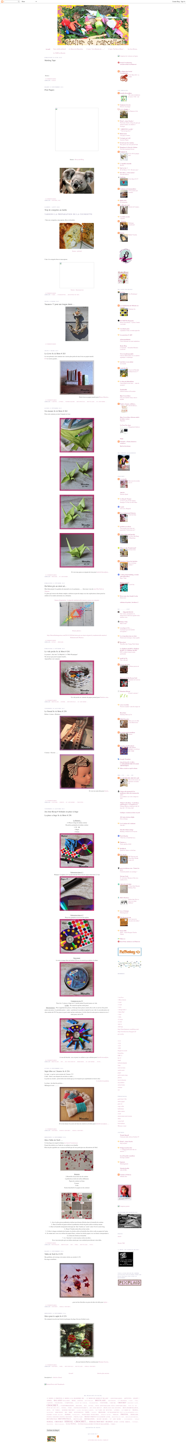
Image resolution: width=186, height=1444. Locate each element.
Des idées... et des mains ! (127, 173)
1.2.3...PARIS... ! (125, 109)
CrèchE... (113, 1403)
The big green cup (125, 917)
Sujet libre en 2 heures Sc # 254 (57, 1071)
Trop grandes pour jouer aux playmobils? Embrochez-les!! (127, 529)
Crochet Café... (133, 1403)
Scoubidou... (129, 1419)
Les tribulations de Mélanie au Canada (129, 306)
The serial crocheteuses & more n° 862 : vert (134, 95)
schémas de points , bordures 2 (129, 602)
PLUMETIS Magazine (127, 321)
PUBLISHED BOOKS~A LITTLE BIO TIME (134, 749)
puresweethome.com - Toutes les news (129, 869)
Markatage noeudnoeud (131, 224)
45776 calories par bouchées (133, 191)
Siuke (121, 439)
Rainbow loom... (105, 1417)
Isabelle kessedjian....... (102, 1124)
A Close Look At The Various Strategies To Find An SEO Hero (128, 501)
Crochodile (123, 479)
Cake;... (54, 294)
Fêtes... (64, 1408)
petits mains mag (123, 1075)
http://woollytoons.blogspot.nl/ (127, 1032)
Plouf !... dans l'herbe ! (126, 121)
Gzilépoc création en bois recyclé (130, 812)
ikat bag (122, 292)
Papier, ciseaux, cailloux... (128, 404)
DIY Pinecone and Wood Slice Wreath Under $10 (133, 858)
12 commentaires (51, 400)
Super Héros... (125, 1422)
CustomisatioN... (68, 1406)
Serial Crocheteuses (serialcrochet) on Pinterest (128, 63)
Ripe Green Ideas (125, 396)
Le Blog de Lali (124, 205)
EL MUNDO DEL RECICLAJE (129, 778)
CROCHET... (55, 1130)
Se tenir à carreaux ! (133, 693)
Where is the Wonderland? (128, 548)
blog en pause (123, 1143)
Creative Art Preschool (127, 746)
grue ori (120, 1104)
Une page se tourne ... (125, 135)
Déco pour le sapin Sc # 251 (56, 1316)
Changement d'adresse (134, 427)
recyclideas (121, 1082)
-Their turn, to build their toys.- (128, 837)
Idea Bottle (123, 855)
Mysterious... (79, 1412)
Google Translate (125, 759)
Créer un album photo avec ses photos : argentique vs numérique (130, 356)
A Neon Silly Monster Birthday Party (134, 887)
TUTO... (99, 1061)
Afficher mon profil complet (98, 1440)
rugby (99, 1419)
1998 (119, 1048)
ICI (45, 359)
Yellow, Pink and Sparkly (127, 534)
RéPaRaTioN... (90, 1419)
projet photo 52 (91, 1417)
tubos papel (121, 1101)
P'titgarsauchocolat (126, 1148)
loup (119, 1065)
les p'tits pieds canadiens (127, 1156)
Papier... (63, 702)
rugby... (106, 1419)
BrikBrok (123, 848)
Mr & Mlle (123, 931)
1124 (119, 1043)
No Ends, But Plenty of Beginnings (133, 537)
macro (119, 1236)
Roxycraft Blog (79, 159)
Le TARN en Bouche (59, 53)
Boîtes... (81, 1400)
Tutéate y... (123, 842)
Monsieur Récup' (125, 691)
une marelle (123, 363)
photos (120, 1077)
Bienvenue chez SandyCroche (129, 596)
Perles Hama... (106, 1414)
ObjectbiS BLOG (126, 612)
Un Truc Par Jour (125, 425)
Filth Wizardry (124, 719)
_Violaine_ (123, 221)
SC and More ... (101, 401)
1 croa (119, 1007)
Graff (119, 1060)
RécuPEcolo (52, 1419)
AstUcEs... (128, 1398)
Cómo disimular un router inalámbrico (130, 341)
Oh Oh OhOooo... (133, 405)
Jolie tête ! (122, 825)
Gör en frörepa (124, 819)
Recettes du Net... (74, 294)
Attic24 (122, 492)
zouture (120, 1087)
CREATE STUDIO (125, 884)
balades (58, 1400)
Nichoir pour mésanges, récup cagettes (130, 638)
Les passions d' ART (126, 335)
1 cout (119, 1002)
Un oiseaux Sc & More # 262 (56, 411)
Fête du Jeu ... (133, 1405)
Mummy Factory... (104, 1362)
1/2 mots (120, 1019)
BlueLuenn (123, 134)
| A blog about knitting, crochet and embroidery (129, 575)
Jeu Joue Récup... (133, 49)
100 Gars (120, 1027)
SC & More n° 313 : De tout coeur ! (129, 170)
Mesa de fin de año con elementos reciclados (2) (134, 781)
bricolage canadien (124, 1157)
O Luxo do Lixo (125, 664)
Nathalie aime (123, 1176)
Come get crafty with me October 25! (129, 1137)
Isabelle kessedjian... (103, 1057)
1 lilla (119, 1017)
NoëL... (77, 1244)
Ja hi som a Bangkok (125, 508)
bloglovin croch (122, 1051)
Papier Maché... (71, 401)
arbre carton (121, 1111)
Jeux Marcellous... (131, 1408)
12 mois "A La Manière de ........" (95, 49)
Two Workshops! (132, 294)
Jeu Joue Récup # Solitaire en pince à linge (61, 811)
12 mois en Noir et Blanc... (98, 1398)
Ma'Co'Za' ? (124, 168)
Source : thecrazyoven (77, 290)
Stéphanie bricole (125, 105)
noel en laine (121, 1068)
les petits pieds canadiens (127, 732)
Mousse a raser (122, 1126)
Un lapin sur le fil (125, 138)
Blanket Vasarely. (132, 235)
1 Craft (120, 1005)
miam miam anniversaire (125, 1116)
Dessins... (79, 1405)
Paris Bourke (124, 836)
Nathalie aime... (104, 697)
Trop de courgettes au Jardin (56, 210)
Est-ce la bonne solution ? (132, 564)
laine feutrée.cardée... (86, 1410)
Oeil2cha (123, 177)
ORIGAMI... (55, 576)
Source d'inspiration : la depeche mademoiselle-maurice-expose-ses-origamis (77, 615)
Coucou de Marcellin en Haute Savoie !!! (133, 370)
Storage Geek (124, 876)
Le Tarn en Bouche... (104, 1410)
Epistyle (122, 1162)
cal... (137, 1400)
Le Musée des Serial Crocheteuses (126, 72)
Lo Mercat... (127, 1410)
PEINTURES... (95, 1414)
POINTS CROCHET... (65, 1130)
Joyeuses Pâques (124, 140)
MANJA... (136, 1410)
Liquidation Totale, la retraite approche (130, 330)
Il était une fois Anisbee (127, 143)
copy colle (121, 1106)
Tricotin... (80, 802)
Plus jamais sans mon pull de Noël (129, 144)
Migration (122, 421)
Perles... (116, 1414)
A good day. (131, 584)
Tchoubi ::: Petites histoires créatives (128, 442)
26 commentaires (51, 1060)
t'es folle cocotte (125, 217)
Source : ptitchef (77, 251)
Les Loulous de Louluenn (127, 823)
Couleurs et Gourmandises (128, 189)
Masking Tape (50, 60)
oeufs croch (121, 1070)
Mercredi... (81, 1061)
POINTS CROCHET (53, 1417)
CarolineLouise (124, 329)
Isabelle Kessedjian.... (103, 572)
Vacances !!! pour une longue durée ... (59, 304)
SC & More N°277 (133, 179)
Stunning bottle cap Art (126, 714)
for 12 (119, 1058)
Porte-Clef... (79, 1417)
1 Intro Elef (121, 1012)
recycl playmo (122, 1080)
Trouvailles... (60, 1424)
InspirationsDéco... (81, 1408)
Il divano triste (132, 549)
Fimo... (70, 1408)
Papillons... (77, 1414)
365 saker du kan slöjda (127, 817)
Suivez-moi (123, 598)
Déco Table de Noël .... (54, 1140)
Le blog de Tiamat (125, 499)
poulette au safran (125, 526)
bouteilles (121, 1053)
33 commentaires (51, 575)
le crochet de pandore (102, 1081)
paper (119, 1073)
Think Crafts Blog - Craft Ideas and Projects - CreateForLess (129, 803)
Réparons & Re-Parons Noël (128, 678)
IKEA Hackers (124, 898)
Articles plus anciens (103, 1373)
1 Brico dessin (122, 1000)
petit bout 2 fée (122, 1099)
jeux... (49, 1410)
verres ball (121, 1121)
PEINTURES (86, 1414)
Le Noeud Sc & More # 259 (56, 711)
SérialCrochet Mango (101, 1422)
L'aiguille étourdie (125, 163)
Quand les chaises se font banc (128, 850)
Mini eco (122, 939)
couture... (55, 802)
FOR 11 (120, 1055)
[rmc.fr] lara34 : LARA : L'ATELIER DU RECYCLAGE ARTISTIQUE (129, 763)
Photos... (125, 1414)
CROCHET (54, 200)
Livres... (62, 401)
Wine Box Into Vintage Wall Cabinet (129, 644)
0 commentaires (50, 79)
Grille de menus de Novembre (128, 391)
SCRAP (54, 80)
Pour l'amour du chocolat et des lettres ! (134, 920)
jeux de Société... (115, 1408)
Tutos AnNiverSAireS (59, 49)
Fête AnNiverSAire (102, 1405)
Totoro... (135, 1422)
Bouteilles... (56, 1244)
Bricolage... (56, 702)
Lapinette (122, 218)
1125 (119, 1046)
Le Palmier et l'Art (133, 111)
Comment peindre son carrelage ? (128, 872)
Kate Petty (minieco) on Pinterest (130, 941)
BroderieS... (112, 1400)
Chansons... (59, 1403)
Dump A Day (124, 622)
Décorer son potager (125, 106)
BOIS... (74, 1400)
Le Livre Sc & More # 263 (55, 353)
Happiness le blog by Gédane (128, 147)
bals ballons (121, 1123)
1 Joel (119, 1014)
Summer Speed (124, 494)
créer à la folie (124, 705)
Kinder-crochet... (69, 1410)
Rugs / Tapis (123, 578)
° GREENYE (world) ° (126, 129)
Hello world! (123, 623)
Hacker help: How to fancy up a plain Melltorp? (133, 901)
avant (119, 1114)
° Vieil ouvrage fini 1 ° (126, 131)
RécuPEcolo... (81, 401)
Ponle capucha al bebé (125, 844)
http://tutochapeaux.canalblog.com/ (128, 1029)
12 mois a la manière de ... (74, 1398)
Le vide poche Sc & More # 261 (57, 651)
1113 (119, 1041)
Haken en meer (124, 583)
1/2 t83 (120, 1022)
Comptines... (70, 1403)
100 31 (120, 1024)
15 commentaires (51, 1129)
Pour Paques (49, 90)
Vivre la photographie (126, 354)
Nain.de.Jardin (124, 1168)
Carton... (55, 401)
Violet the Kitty (132, 515)
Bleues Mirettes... (104, 397)
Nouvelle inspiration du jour (127, 149)
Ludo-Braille (124, 368)
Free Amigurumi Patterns (128, 513)
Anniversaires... (117, 1398)
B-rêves (122, 165)
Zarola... (106, 791)
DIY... (60, 200)
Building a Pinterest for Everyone (128, 831)
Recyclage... (91, 401)
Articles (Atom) (57, 1377)
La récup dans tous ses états (128, 636)
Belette (122, 233)
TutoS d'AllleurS (85, 1424)
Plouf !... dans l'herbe (126, 1141)
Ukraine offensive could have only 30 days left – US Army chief (129, 807)
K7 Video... (57, 1410)
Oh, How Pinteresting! (126, 830)
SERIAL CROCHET (55, 1422)
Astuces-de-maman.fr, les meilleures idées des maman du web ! (129, 793)
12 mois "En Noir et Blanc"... (116, 49)
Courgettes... (62, 294)
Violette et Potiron (125, 1175)
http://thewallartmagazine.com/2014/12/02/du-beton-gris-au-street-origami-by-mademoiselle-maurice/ (77, 635)
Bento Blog (123, 346)
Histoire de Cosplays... (134, 207)
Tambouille (123, 389)
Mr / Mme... (69, 1412)
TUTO (68, 1424)
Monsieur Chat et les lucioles (128, 561)
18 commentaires (51, 700)
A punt (122, 507)
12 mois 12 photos (54, 1398)
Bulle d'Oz (123, 200)
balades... (67, 1400)
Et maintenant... (124, 202)
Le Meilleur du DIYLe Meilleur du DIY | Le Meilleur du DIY (129, 649)
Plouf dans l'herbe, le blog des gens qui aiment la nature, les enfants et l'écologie (130, 124)
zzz (119, 1090)
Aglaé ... (105, 1302)
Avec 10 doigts (124, 911)
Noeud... (62, 802)
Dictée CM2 (121, 1243)
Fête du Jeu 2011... (54, 1408)
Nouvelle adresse (124, 174)
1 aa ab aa (120, 997)
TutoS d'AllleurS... (102, 1424)
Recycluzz (123, 713)
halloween (121, 1109)
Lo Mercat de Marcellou (76, 49)
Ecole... (54, 642)
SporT (116, 1422)
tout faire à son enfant (126, 362)
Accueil (48, 49)
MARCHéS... (51, 1412)
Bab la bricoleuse (125, 446)
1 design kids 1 (122, 1010)
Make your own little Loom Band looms (133, 721)
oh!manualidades (125, 339)
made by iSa (123, 658)
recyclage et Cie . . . (126, 628)
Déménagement (124, 913)
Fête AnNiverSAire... (119, 1405)
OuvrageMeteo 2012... (131, 1412)
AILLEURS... (124, 1170)
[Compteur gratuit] (123, 1206)
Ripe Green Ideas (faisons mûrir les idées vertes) (129, 418)
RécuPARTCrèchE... (132, 1417)
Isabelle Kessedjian (126, 93)
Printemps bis (131, 309)
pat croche (121, 1034)
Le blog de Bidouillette (127, 381)
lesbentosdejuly (122, 1063)
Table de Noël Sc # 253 (54, 1254)
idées (119, 1118)
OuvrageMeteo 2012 (115, 1412)
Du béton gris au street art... (56, 586)
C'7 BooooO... (123, 1400)
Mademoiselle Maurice (77, 637)
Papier (49, 1414)
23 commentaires (51, 800)
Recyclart (123, 642)
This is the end (124, 660)
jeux (105, 1408)
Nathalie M (123, 152)
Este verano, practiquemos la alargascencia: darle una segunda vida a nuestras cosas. (130, 615)
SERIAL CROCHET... (78, 1130)
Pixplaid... (135, 1414)
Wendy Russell (124, 1135)
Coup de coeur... (81, 1403)
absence (130, 734)
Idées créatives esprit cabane (128, 768)
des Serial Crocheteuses (71, 1143)
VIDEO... (114, 1424)
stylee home (121, 1085)
